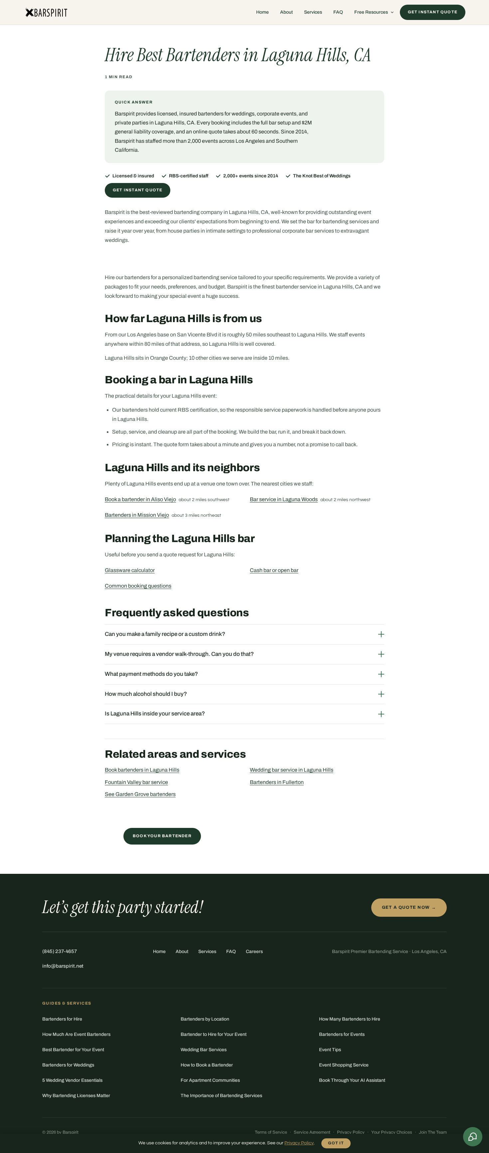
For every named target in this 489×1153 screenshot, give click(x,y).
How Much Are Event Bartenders (76, 1034)
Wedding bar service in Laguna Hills (291, 770)
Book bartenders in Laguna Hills (142, 770)
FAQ (338, 12)
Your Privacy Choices (391, 1132)
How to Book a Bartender (207, 1064)
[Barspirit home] (46, 12)
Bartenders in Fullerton (277, 782)
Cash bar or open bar (274, 570)
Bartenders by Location (205, 1019)
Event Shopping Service (344, 1064)
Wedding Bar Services (204, 1049)
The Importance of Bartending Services (221, 1095)
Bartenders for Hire (62, 1019)
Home (262, 12)
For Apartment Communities (210, 1080)
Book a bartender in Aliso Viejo (140, 499)
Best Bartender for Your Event (73, 1049)
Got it (336, 1143)
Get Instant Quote (137, 190)
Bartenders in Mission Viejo (137, 515)
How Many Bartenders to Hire (349, 1019)
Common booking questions (138, 586)
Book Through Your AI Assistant (352, 1080)
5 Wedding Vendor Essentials (72, 1080)
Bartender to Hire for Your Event (213, 1034)
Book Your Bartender (162, 836)
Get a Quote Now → (409, 907)
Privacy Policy (351, 1132)
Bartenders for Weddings (68, 1064)
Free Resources (371, 12)
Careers (254, 951)
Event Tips (330, 1049)
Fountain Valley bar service (136, 782)
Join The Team (433, 1132)
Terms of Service (271, 1132)
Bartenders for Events (342, 1034)
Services (313, 12)
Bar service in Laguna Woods (284, 499)
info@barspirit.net (62, 966)
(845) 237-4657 (59, 951)
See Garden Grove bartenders (140, 794)
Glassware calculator (130, 570)
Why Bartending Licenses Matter (76, 1095)
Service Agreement (312, 1132)
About (286, 12)
